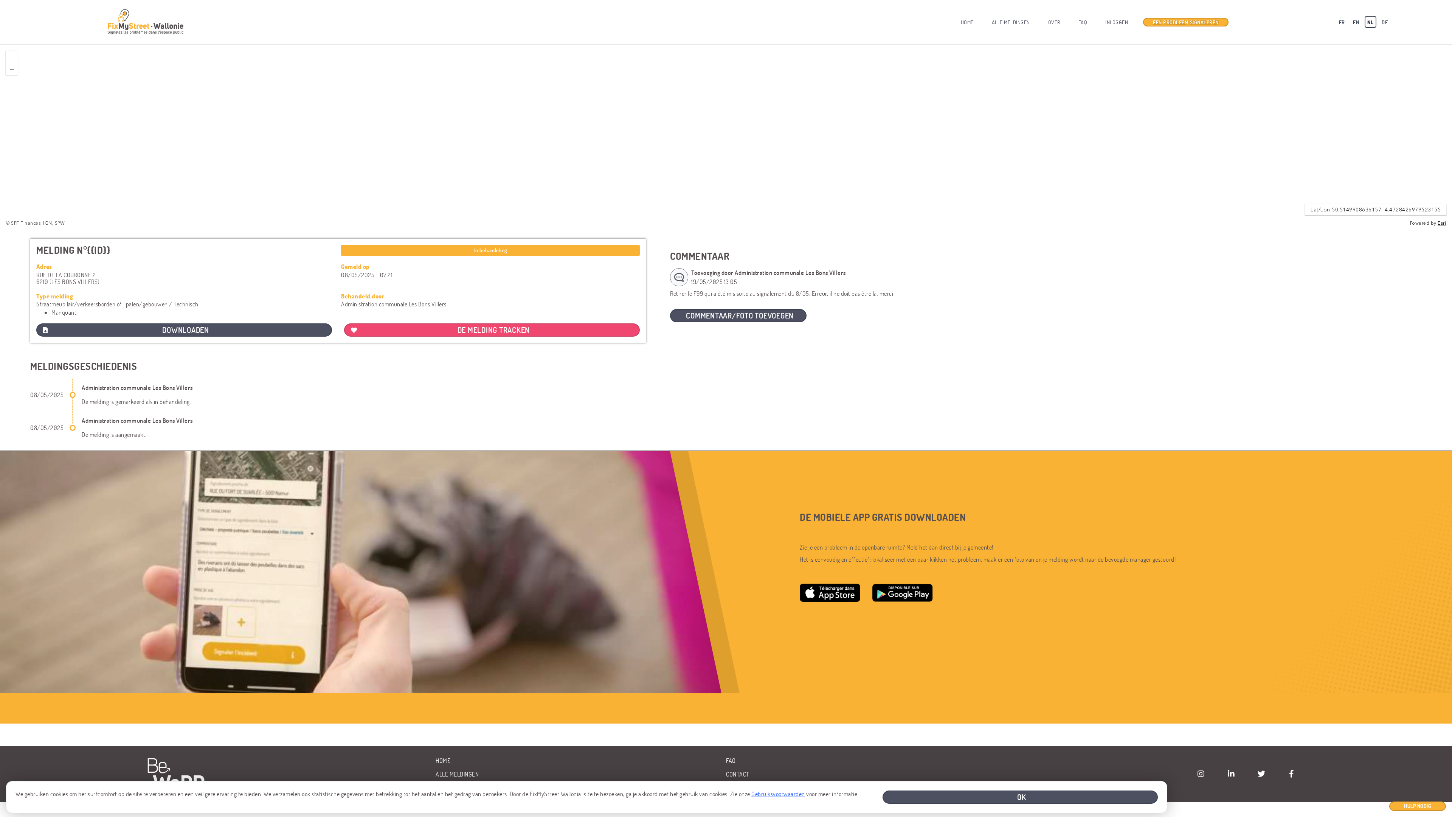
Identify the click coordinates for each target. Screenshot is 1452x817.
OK (1021, 797)
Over (1054, 22)
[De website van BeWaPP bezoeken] (178, 774)
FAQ (1082, 22)
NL (1370, 22)
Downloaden (185, 330)
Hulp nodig (1417, 805)
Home (967, 22)
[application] (726, 136)
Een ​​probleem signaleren (1186, 22)
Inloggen (1116, 22)
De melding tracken (494, 330)
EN (1356, 22)
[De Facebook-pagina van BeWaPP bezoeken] (1292, 774)
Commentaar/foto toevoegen (740, 315)
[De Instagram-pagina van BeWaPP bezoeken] (1201, 774)
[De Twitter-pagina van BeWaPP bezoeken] (1261, 774)
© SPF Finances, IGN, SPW (35, 224)
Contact (737, 774)
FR (1342, 22)
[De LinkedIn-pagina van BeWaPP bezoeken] (1231, 774)
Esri (1442, 223)
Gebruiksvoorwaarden (778, 794)
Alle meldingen (1011, 22)
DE (1385, 22)
